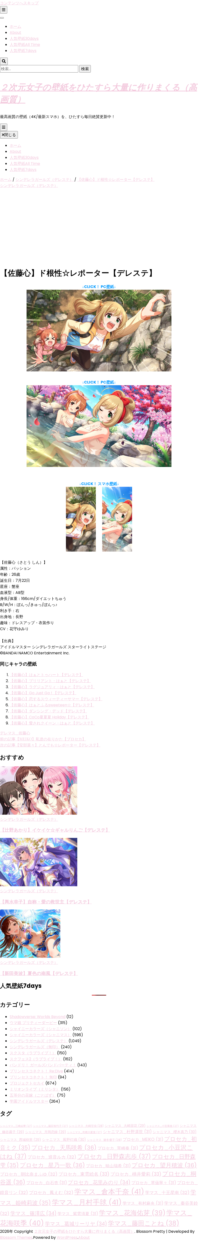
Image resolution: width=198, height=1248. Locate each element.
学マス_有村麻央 (143, 1203)
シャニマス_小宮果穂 (163, 1126)
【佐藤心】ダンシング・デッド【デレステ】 (48, 711)
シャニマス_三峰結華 (16, 1126)
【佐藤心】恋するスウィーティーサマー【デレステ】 (56, 699)
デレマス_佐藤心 (15, 733)
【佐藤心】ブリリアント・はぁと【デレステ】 (50, 681)
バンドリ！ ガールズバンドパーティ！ (43, 1065)
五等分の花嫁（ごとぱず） (33, 1095)
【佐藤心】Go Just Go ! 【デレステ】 (43, 693)
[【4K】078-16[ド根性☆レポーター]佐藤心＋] (99, 465)
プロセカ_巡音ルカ (52, 1157)
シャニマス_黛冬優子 (104, 1140)
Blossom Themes (16, 1237)
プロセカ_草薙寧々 (153, 1183)
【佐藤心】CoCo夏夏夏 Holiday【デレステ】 (49, 717)
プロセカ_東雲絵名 (83, 1174)
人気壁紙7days (23, 50)
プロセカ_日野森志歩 (114, 1156)
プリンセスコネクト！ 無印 (33, 1077)
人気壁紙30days (24, 38)
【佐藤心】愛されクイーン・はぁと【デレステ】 (52, 723)
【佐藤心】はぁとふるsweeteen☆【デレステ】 (52, 705)
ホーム (15, 26)
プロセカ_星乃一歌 (52, 1165)
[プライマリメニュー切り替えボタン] (3, 127)
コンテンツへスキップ (19, 3)
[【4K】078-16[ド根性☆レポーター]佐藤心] (99, 370)
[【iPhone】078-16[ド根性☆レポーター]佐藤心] (81, 550)
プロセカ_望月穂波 (164, 1165)
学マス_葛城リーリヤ (76, 1223)
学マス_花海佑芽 (132, 1212)
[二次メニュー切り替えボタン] (3, 10)
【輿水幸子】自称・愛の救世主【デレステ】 (46, 902)
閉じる (10, 135)
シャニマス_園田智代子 (50, 1126)
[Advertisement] (99, 228)
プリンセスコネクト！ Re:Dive (36, 1071)
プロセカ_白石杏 (46, 1183)
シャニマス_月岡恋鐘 (45, 1132)
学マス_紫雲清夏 (77, 1214)
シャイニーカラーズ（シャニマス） (40, 1035)
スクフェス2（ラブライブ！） (36, 1059)
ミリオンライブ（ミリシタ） (35, 1089)
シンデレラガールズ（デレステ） (29, 185)
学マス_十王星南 (167, 1192)
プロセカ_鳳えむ (51, 1192)
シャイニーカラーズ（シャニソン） (40, 1029)
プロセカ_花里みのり (99, 1182)
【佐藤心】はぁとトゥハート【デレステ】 (46, 675)
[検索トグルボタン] (4, 61)
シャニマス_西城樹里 (20, 1139)
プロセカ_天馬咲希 (64, 1148)
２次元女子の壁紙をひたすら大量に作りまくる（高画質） (84, 1231)
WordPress (67, 1237)
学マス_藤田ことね (143, 1223)
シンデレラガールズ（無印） (35, 1047)
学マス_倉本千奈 (109, 1191)
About (15, 32)
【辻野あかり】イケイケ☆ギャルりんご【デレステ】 (55, 830)
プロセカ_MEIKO (143, 1139)
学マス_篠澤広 (33, 1213)
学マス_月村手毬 (87, 1202)
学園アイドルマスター (29, 1101)
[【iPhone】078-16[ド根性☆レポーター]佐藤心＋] (117, 550)
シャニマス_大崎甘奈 (86, 1126)
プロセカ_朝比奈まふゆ (28, 1174)
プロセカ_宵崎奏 (118, 1148)
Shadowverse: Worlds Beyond (37, 1016)
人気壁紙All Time (25, 44)
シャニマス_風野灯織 (64, 1139)
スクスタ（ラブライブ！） (33, 1053)
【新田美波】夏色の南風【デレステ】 (39, 973)
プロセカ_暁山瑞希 (108, 1166)
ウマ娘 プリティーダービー (33, 1023)
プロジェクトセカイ (27, 1083)
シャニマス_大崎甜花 (125, 1125)
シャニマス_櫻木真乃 (175, 1131)
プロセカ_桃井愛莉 (135, 1174)
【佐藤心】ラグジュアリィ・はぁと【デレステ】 (52, 687)
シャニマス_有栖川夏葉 (84, 1132)
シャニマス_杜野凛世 (127, 1132)
